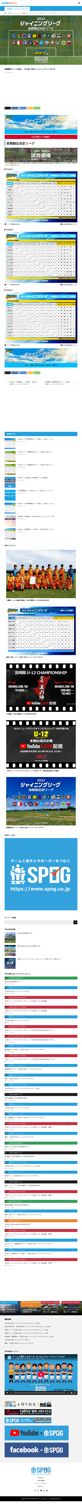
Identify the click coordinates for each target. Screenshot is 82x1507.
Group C (9, 290)
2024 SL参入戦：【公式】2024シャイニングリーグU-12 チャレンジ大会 (27, 1326)
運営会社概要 (41, 1480)
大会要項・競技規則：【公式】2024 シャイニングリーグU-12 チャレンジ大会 (29, 1336)
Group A (9, 169)
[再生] (7, 1393)
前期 (33, 132)
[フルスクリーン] (75, 1393)
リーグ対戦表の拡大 (13, 224)
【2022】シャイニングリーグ (17, 9)
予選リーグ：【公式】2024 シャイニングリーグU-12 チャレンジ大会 (26, 1330)
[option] (10, 1308)
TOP (28, 132)
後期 (55, 132)
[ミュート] (72, 1393)
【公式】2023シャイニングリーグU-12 (17, 1340)
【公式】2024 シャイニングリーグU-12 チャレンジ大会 (22, 1323)
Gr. (39, 132)
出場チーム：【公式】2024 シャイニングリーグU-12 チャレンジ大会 (26, 1333)
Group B (9, 229)
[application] (41, 1374)
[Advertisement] (41, 87)
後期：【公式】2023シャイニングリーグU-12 (19, 1343)
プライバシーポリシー (41, 1483)
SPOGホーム (41, 1486)
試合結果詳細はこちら (69, 224)
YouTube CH (41, 1478)
